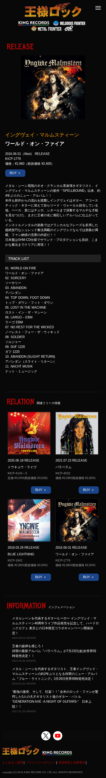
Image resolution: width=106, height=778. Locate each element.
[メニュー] (98, 7)
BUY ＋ (15, 173)
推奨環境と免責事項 (71, 762)
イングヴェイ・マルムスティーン (42, 134)
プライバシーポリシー (40, 762)
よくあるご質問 (12, 762)
